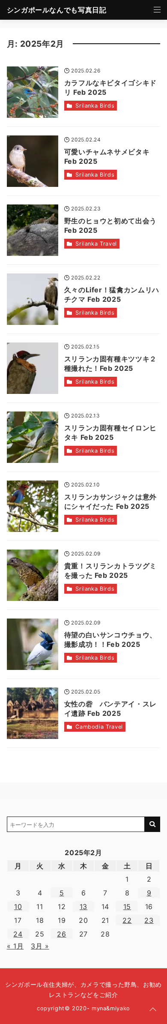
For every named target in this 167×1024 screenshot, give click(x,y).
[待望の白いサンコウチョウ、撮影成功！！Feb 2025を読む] (32, 644)
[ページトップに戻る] (153, 1010)
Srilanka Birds (94, 105)
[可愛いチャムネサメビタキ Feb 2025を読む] (32, 161)
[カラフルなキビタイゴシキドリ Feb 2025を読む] (32, 92)
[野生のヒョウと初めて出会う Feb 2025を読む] (32, 230)
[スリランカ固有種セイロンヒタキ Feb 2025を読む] (32, 437)
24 (17, 934)
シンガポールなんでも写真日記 (57, 10)
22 (126, 920)
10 (18, 906)
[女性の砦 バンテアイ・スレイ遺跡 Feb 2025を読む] (32, 713)
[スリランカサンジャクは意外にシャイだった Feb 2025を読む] (32, 506)
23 (148, 920)
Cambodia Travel (99, 727)
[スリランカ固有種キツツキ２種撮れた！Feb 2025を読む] (32, 368)
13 (83, 906)
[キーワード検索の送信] (152, 824)
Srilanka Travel (96, 243)
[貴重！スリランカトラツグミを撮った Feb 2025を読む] (32, 575)
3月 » (40, 946)
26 (61, 934)
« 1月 (15, 946)
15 (127, 906)
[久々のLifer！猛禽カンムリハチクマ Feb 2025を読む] (32, 299)
